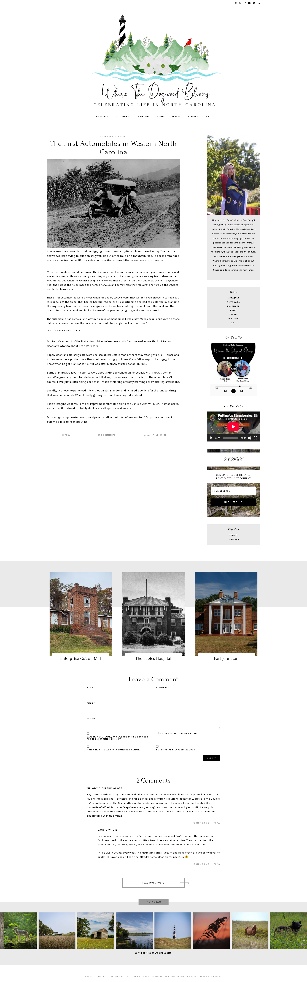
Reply (217, 823)
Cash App (233, 539)
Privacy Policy (119, 976)
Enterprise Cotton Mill (80, 658)
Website (91, 719)
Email (91, 703)
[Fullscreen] (255, 438)
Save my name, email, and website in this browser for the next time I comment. (117, 738)
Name (91, 688)
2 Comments (107, 435)
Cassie (102, 830)
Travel (176, 116)
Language (143, 116)
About (89, 976)
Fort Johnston (226, 658)
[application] (233, 426)
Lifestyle (102, 116)
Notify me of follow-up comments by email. (113, 750)
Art (208, 116)
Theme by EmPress (211, 976)
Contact (102, 976)
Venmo (233, 535)
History (193, 116)
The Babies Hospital (153, 658)
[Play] (211, 438)
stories (65, 346)
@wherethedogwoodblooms (153, 953)
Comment (162, 688)
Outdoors (122, 116)
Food (160, 116)
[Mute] (250, 438)
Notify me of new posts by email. (176, 750)
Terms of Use (141, 976)
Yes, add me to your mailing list (178, 733)
